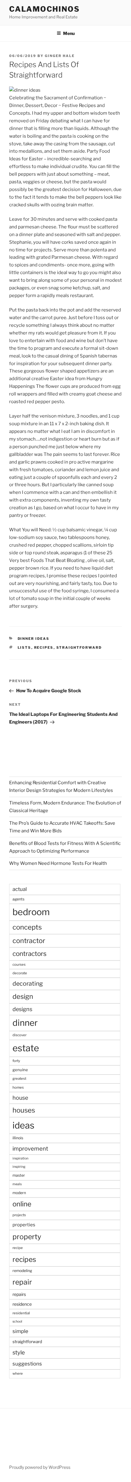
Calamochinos (44, 9)
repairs (19, 1294)
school (17, 1321)
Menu (69, 33)
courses (19, 964)
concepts (27, 927)
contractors (29, 953)
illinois (17, 1138)
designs (22, 1009)
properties (23, 1225)
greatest (19, 1078)
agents (18, 899)
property (26, 1236)
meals (17, 1184)
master (18, 1175)
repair (22, 1282)
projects (19, 1215)
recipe (17, 1248)
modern (19, 1192)
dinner (25, 1023)
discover (19, 1035)
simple (20, 1331)
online (21, 1204)
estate (25, 1048)
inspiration (20, 1158)
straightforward (79, 647)
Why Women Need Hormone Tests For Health (58, 863)
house (20, 1097)
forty (16, 1061)
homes (18, 1087)
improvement (30, 1148)
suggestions (27, 1364)
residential (21, 1313)
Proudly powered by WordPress (39, 1467)
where (17, 1373)
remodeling (22, 1270)
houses (23, 1110)
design (22, 996)
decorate (19, 973)
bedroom (31, 912)
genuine (20, 1069)
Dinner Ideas (34, 638)
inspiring (18, 1167)
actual (19, 889)
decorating (27, 983)
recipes (44, 647)
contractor (28, 941)
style (18, 1352)
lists (24, 647)
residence (22, 1304)
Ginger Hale (60, 56)
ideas (23, 1125)
